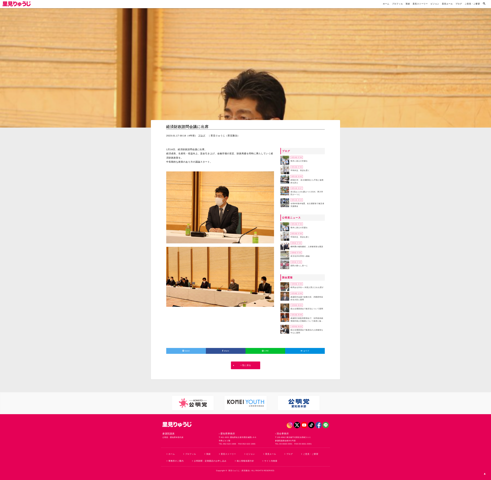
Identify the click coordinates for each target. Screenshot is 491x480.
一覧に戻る (245, 365)
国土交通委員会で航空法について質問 (307, 309)
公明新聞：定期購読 (210, 461)
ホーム (386, 4)
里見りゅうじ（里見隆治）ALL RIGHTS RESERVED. (251, 471)
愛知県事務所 (227, 433)
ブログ (458, 4)
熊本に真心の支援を (299, 161)
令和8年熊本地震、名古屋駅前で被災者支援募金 (307, 204)
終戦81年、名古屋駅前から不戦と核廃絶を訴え (307, 181)
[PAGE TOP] (484, 473)
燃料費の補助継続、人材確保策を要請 (307, 247)
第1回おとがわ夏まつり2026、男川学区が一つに (307, 193)
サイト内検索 (270, 461)
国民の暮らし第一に (299, 266)
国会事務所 (283, 433)
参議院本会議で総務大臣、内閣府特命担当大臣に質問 (307, 298)
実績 (408, 4)
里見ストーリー (420, 4)
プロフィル (397, 4)
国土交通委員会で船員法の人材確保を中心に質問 (307, 331)
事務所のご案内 (176, 461)
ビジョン (435, 4)
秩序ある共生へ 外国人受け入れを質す (307, 287)
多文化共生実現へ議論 (300, 256)
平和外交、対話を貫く (300, 170)
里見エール (447, 4)
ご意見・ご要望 (472, 4)
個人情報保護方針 (245, 461)
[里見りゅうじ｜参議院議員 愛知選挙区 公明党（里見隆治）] (17, 5)
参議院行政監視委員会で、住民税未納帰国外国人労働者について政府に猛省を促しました (307, 320)
